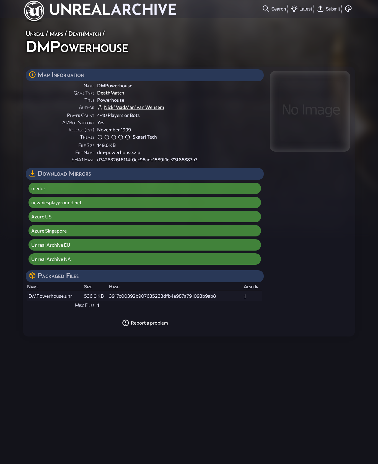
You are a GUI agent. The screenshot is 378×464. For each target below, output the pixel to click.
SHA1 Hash (83, 159)
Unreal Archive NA (51, 259)
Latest (305, 9)
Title (89, 100)
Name (89, 85)
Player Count (80, 115)
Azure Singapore (49, 231)
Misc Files (84, 305)
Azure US (41, 217)
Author (86, 107)
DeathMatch (84, 33)
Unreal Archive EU (50, 245)
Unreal (35, 33)
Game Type (84, 93)
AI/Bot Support (78, 122)
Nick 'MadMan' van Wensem (134, 107)
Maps (56, 33)
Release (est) (81, 129)
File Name (84, 152)
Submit (333, 9)
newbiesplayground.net (56, 202)
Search (278, 9)
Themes (87, 137)
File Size (86, 145)
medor (38, 188)
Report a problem (149, 323)
